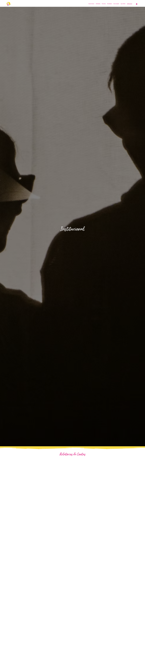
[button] (136, 4)
